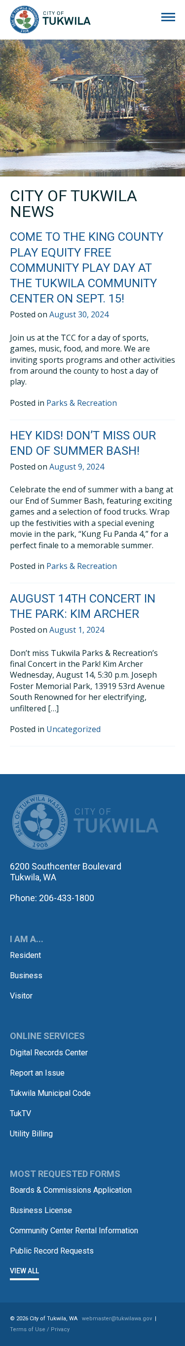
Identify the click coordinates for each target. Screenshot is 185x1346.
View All (24, 1271)
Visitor (21, 995)
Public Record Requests (52, 1251)
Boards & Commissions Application (71, 1190)
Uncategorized (73, 729)
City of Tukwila (50, 19)
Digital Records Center (49, 1052)
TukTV (20, 1113)
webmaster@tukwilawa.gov (117, 1318)
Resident (25, 955)
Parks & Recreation (81, 402)
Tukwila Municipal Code (50, 1093)
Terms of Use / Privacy (40, 1329)
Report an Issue (37, 1073)
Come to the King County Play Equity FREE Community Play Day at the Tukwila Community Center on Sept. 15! (86, 267)
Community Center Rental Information (74, 1230)
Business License (41, 1210)
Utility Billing (31, 1133)
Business (26, 975)
